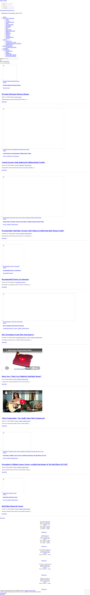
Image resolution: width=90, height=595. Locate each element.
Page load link (3, 593)
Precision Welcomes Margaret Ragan (11, 81)
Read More (4, 101)
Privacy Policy (32, 590)
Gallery (4, 82)
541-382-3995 (47, 538)
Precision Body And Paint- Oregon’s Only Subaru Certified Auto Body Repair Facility (22, 217)
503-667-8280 (47, 552)
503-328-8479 (47, 580)
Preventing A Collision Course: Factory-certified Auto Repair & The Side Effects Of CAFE (23, 451)
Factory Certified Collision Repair (10, 224)
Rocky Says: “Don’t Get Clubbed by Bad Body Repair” (21, 376)
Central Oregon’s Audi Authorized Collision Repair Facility (16, 149)
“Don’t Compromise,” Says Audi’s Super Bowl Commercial (23, 418)
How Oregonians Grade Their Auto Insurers (12, 321)
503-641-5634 (47, 524)
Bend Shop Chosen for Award (9, 493)
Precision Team (6, 88)
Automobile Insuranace (8, 273)
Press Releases (16, 156)
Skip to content (3, 0)
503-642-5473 (47, 566)
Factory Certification (7, 156)
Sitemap (26, 590)
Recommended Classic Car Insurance (11, 266)
